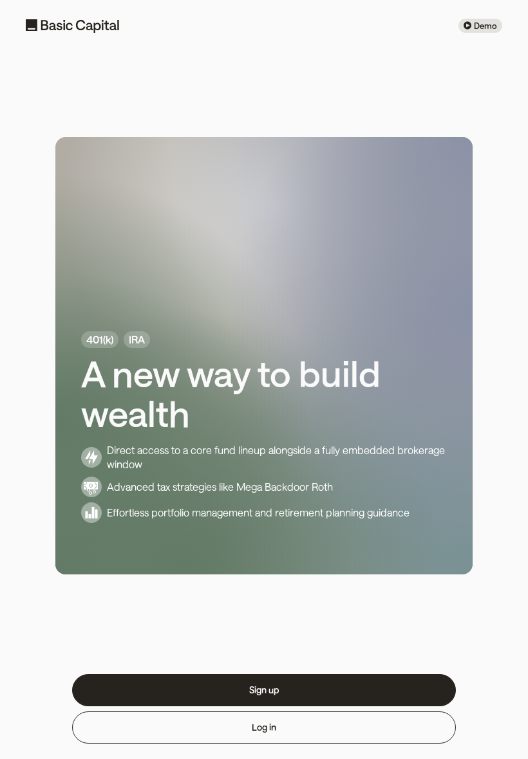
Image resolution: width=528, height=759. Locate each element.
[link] (480, 26)
